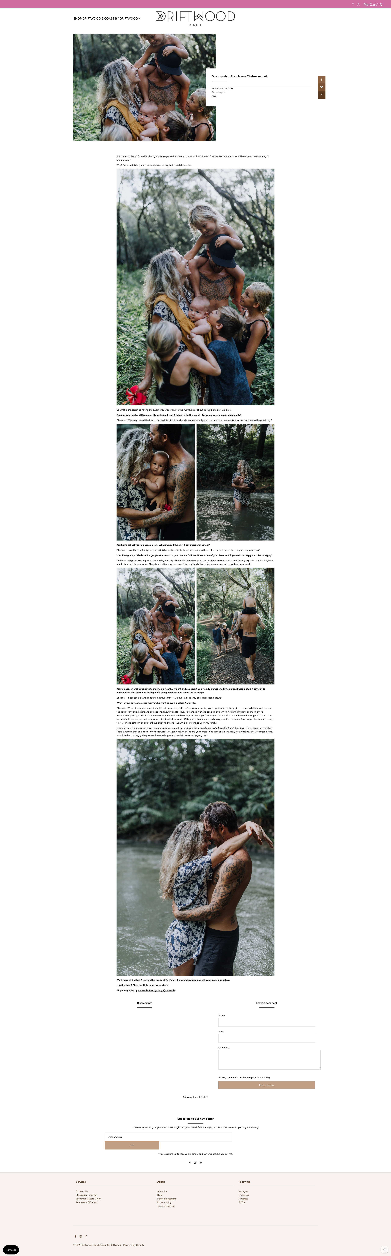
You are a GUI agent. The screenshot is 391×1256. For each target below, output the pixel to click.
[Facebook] (190, 1163)
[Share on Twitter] (321, 87)
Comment (223, 1047)
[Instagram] (195, 1163)
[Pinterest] (201, 1163)
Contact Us (82, 1191)
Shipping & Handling (86, 1195)
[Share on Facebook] (321, 79)
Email (221, 1031)
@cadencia (169, 990)
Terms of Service (165, 1206)
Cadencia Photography (150, 990)
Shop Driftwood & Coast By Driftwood (105, 18)
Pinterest (243, 1198)
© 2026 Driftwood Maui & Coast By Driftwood (97, 1245)
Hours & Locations (166, 1198)
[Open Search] (353, 4)
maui (214, 96)
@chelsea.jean (189, 980)
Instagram (244, 1191)
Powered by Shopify (133, 1245)
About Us (162, 1191)
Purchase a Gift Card (86, 1202)
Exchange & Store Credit (88, 1198)
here (165, 985)
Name (221, 1015)
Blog (159, 1195)
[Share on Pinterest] (321, 95)
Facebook (244, 1195)
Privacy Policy (164, 1202)
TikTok (242, 1202)
